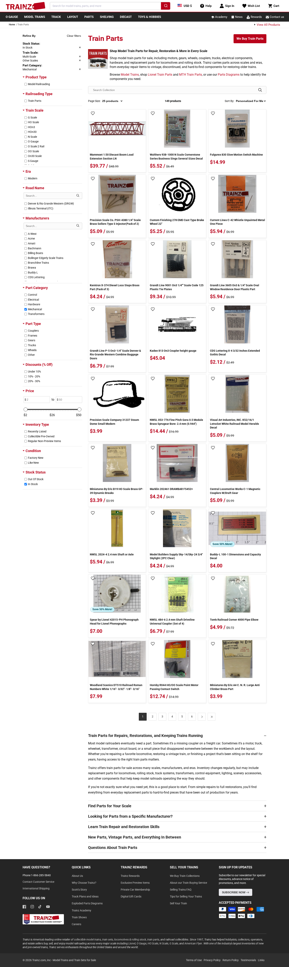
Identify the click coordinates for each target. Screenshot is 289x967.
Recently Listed (37, 431)
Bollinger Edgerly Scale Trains (45, 258)
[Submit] (165, 6)
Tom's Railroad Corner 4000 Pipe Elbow (234, 619)
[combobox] (110, 6)
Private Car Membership (135, 889)
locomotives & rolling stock (130, 939)
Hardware (34, 304)
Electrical (33, 299)
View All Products (268, 25)
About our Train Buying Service (188, 882)
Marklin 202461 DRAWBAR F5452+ (171, 489)
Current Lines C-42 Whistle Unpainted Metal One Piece (237, 222)
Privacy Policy (212, 960)
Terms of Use (194, 960)
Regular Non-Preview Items (44, 441)
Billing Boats (35, 253)
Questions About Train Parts (112, 847)
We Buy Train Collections (185, 875)
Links (261, 960)
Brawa (32, 267)
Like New (33, 462)
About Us (77, 875)
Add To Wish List (93, 114)
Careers (76, 924)
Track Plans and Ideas (85, 896)
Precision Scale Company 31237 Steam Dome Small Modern (114, 421)
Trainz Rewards (130, 875)
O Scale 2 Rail (36, 146)
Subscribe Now (234, 892)
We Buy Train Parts (250, 38)
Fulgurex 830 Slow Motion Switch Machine (236, 154)
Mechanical (35, 309)
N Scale (32, 136)
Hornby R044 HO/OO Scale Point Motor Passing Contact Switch (174, 687)
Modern (32, 178)
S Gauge (33, 160)
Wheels (32, 350)
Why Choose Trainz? (84, 882)
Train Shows (79, 917)
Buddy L (33, 272)
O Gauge (33, 141)
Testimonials (248, 960)
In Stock (33, 484)
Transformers (36, 314)
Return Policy (231, 960)
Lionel (131, 943)
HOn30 (32, 131)
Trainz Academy (81, 910)
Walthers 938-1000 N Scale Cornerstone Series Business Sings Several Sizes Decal (176, 156)
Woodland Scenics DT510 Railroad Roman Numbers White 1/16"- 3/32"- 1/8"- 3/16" (116, 687)
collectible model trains (87, 939)
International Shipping (36, 888)
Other (31, 354)
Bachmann (34, 248)
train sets (107, 939)
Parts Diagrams (228, 74)
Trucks (32, 345)
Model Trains (130, 74)
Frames (32, 335)
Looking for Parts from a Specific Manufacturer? (130, 816)
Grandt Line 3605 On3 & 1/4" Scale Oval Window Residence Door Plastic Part (234, 287)
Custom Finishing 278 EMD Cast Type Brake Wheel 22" (177, 222)
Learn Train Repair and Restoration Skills (123, 826)
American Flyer (193, 943)
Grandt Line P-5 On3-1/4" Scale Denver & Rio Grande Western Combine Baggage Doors (115, 354)
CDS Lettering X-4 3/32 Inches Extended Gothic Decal (235, 352)
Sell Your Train (178, 903)
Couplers (33, 330)
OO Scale (33, 151)
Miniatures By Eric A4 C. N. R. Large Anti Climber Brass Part (235, 687)
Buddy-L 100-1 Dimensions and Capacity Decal (235, 556)
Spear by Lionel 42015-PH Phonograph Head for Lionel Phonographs (114, 621)
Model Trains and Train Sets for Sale (74, 960)
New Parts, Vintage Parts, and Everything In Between (134, 837)
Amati (31, 243)
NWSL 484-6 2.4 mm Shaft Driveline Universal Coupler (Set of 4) (172, 621)
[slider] (26, 409)
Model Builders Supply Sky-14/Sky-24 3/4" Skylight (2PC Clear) (176, 556)
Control (32, 294)
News (238, 17)
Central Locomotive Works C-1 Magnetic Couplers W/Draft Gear (235, 491)
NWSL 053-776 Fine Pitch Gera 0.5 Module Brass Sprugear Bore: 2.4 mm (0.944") (176, 421)
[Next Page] (202, 717)
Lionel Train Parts (160, 74)
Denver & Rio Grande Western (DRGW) (51, 203)
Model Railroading (39, 84)
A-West (32, 233)
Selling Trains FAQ (180, 889)
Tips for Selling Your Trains (186, 896)
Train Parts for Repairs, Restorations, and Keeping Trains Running (145, 735)
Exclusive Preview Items (135, 882)
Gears (31, 340)
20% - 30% (34, 381)
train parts (153, 939)
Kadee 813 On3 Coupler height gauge (173, 350)
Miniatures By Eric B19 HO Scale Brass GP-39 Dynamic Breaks (116, 491)
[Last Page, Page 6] (211, 717)
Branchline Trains (38, 262)
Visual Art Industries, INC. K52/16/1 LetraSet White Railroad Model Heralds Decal (234, 423)
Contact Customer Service (38, 881)
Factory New (35, 457)
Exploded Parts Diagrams (87, 903)
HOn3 (31, 127)
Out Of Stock (35, 479)
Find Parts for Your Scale (109, 806)
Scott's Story (79, 889)
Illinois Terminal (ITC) (40, 208)
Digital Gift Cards (131, 896)
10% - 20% (34, 376)
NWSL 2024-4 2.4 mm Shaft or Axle (112, 554)
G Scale (32, 117)
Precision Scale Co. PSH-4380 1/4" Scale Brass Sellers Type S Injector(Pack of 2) (115, 222)
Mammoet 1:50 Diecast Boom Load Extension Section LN (111, 156)
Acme (31, 238)
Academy (220, 17)
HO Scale (33, 122)
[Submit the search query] (78, 195)
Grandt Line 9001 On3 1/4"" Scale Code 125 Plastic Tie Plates (176, 287)
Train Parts (34, 100)
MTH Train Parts (190, 74)
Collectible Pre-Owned (41, 436)
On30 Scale (35, 156)
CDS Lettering (36, 277)
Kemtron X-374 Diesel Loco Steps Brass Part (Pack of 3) (114, 287)
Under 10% (34, 371)
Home (12, 24)
